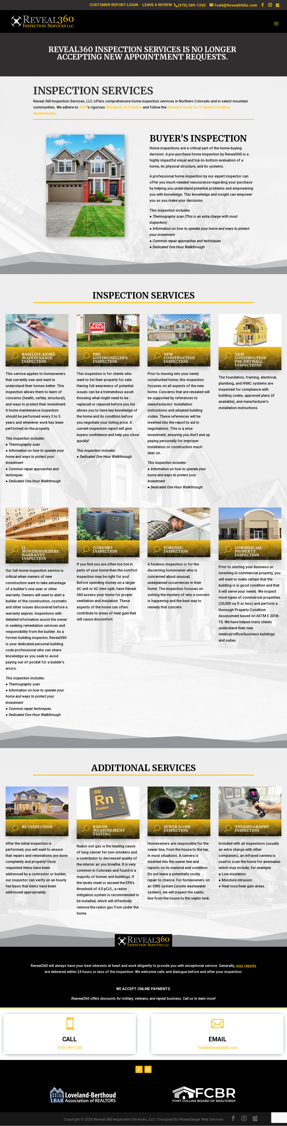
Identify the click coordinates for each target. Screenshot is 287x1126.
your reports (246, 966)
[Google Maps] (277, 5)
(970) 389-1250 (192, 5)
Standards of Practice (124, 107)
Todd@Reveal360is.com (217, 1048)
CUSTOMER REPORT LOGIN (113, 5)
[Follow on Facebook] (139, 1069)
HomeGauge (189, 1119)
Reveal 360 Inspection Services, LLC (124, 1119)
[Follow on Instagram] (148, 1069)
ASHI (83, 107)
